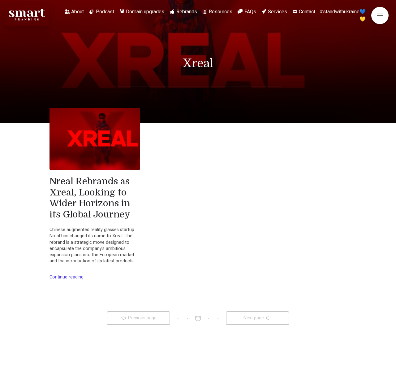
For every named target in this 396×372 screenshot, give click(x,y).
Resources (220, 12)
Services (277, 12)
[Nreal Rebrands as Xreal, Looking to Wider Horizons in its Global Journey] (95, 139)
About (77, 12)
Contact (307, 12)
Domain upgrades (145, 12)
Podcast (105, 12)
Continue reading (67, 277)
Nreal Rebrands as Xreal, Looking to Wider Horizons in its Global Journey (90, 198)
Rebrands (186, 12)
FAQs (250, 12)
